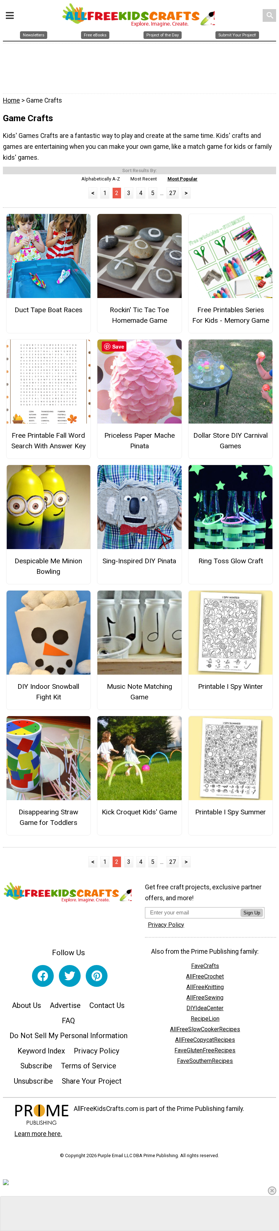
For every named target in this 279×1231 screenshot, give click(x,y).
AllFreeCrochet (205, 976)
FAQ (68, 1020)
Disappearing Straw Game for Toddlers (48, 817)
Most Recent (143, 179)
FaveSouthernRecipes (205, 1060)
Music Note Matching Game (139, 691)
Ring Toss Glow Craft (230, 561)
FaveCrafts (205, 965)
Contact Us (107, 1005)
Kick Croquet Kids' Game (139, 812)
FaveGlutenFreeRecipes (204, 1050)
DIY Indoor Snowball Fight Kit (48, 691)
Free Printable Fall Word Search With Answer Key (48, 440)
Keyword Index (41, 1051)
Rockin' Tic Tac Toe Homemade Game (139, 315)
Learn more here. (38, 1133)
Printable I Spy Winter (230, 686)
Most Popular (182, 179)
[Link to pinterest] (97, 976)
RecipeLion (205, 1018)
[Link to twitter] (70, 976)
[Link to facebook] (43, 976)
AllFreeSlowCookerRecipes (205, 1029)
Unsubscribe (33, 1081)
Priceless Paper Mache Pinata (139, 440)
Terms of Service (88, 1065)
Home (11, 100)
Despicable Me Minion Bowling (48, 566)
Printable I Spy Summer (230, 812)
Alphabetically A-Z (100, 179)
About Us (26, 1005)
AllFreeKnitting (205, 987)
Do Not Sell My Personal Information (68, 1035)
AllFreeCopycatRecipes (205, 1039)
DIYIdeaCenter (204, 1008)
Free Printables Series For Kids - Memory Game (230, 315)
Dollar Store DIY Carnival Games (230, 440)
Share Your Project (92, 1081)
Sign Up (251, 913)
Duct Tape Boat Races (48, 310)
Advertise (65, 1005)
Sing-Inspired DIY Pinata (139, 561)
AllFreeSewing (204, 997)
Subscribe (36, 1065)
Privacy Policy (96, 1051)
